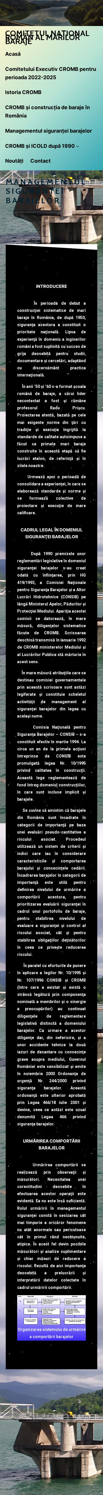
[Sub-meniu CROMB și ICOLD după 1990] (77, 146)
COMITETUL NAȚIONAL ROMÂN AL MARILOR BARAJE (47, 37)
